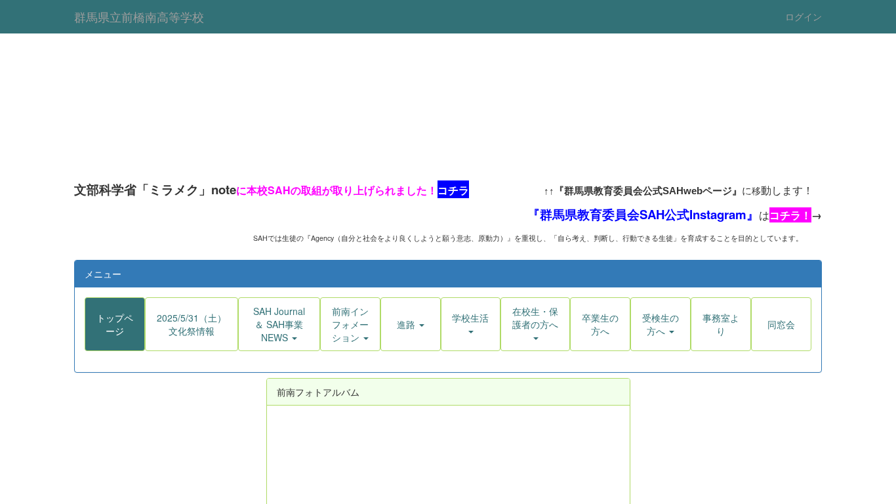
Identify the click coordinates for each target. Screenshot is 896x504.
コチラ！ (759, 220)
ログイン (803, 16)
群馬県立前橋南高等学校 (139, 16)
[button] (279, 337)
